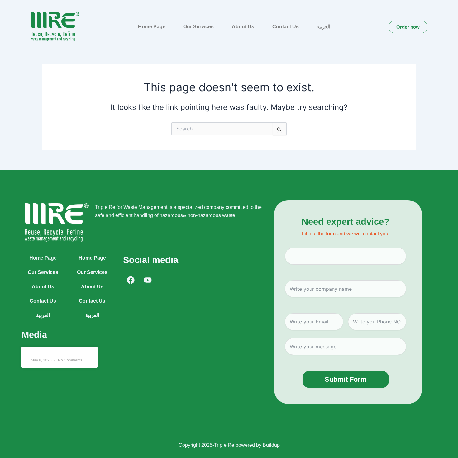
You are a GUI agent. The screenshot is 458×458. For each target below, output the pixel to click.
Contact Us (285, 26)
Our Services (198, 26)
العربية (323, 26)
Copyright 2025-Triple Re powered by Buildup (229, 445)
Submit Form (346, 379)
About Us (243, 26)
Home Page (151, 26)
